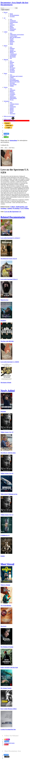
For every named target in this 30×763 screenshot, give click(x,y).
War (11, 58)
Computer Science (14, 104)
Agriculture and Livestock (16, 76)
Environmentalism (14, 80)
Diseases (12, 62)
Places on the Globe (15, 81)
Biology (12, 91)
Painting (12, 27)
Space (11, 112)
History (5, 45)
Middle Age (13, 51)
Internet (12, 109)
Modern (12, 52)
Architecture (13, 20)
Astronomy (12, 90)
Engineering (13, 106)
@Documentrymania (9, 743)
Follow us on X (8, 119)
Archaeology (13, 55)
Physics (12, 99)
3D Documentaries (14, 15)
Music (11, 26)
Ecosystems (13, 79)
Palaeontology (13, 98)
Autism (9, 208)
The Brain (12, 70)
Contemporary (13, 54)
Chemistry (12, 92)
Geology (12, 95)
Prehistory (12, 48)
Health (11, 66)
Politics (11, 40)
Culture (5, 31)
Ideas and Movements (15, 37)
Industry (12, 108)
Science (5, 87)
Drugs (11, 63)
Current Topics (13, 36)
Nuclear (12, 110)
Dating (26, 208)
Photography (13, 29)
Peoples (12, 38)
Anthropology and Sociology (17, 34)
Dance (11, 23)
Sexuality (12, 69)
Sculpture (12, 30)
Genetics (12, 65)
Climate (12, 77)
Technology (6, 101)
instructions (13, 140)
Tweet (5, 135)
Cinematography (14, 22)
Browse (5, 12)
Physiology (12, 67)
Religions (12, 41)
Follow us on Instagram (9, 120)
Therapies (12, 72)
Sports (11, 43)
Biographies (13, 56)
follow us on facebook (9, 116)
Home (11, 13)
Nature (5, 73)
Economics (12, 94)
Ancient (12, 49)
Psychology (16, 208)
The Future (12, 113)
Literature (12, 25)
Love (22, 208)
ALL (11, 19)
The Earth (12, 83)
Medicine (6, 59)
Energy (11, 105)
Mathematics (13, 97)
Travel (11, 44)
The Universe (13, 84)
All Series (12, 16)
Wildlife (12, 86)
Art (4, 18)
